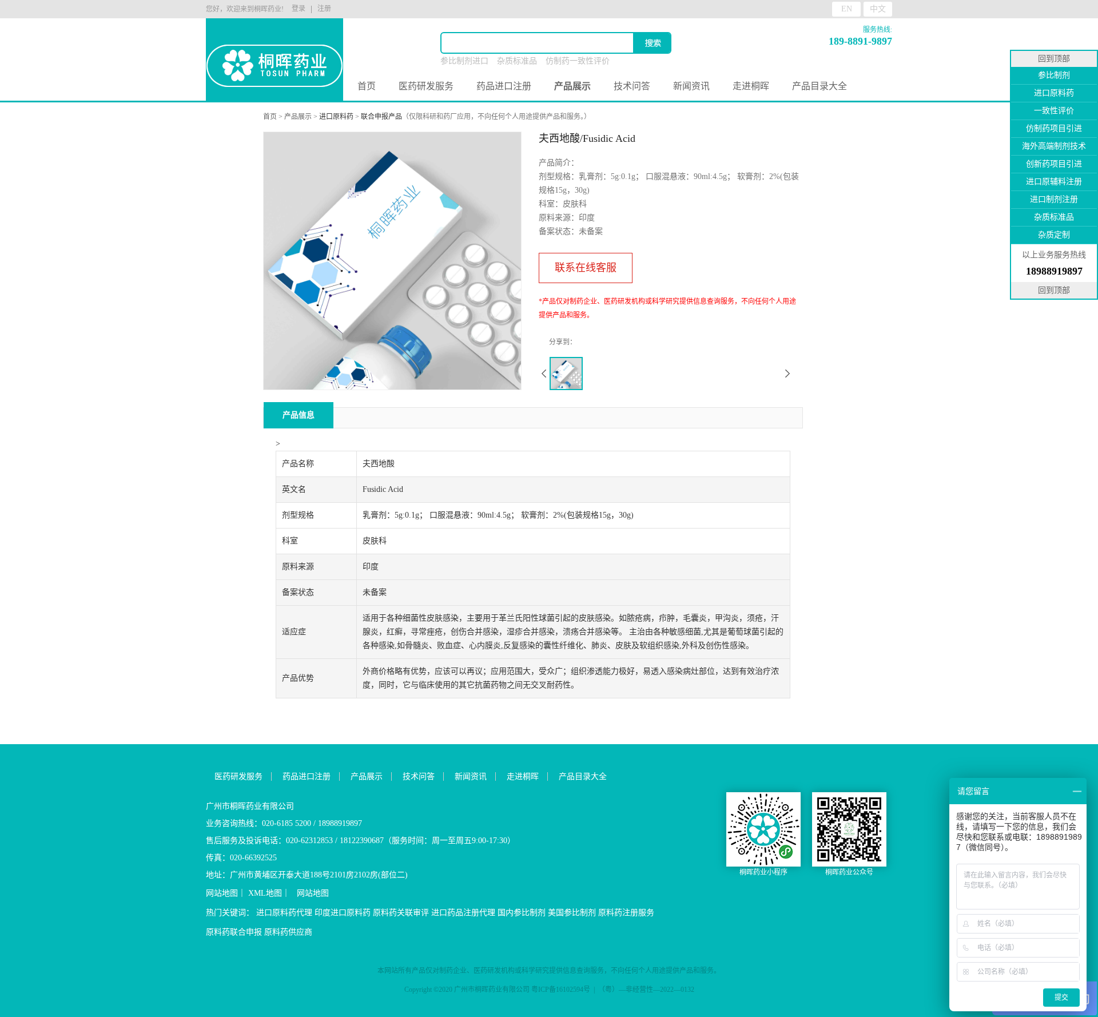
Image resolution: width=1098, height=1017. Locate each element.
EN (846, 9)
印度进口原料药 (343, 912)
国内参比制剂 (522, 912)
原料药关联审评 (401, 912)
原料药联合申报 (234, 932)
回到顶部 (1054, 58)
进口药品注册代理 (463, 912)
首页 (366, 86)
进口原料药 (336, 117)
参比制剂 (1054, 75)
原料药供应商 (288, 932)
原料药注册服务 (626, 912)
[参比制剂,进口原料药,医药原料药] (274, 46)
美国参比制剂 (572, 912)
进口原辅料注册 (1054, 181)
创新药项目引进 (1054, 164)
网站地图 (222, 893)
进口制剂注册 (1054, 199)
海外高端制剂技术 (1054, 146)
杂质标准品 (517, 61)
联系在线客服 (585, 267)
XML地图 (265, 893)
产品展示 (298, 117)
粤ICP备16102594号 (560, 990)
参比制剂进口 (464, 61)
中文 (878, 9)
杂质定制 (1054, 235)
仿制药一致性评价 (578, 61)
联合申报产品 (381, 117)
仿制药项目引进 (1054, 128)
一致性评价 (1054, 110)
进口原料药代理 (284, 912)
